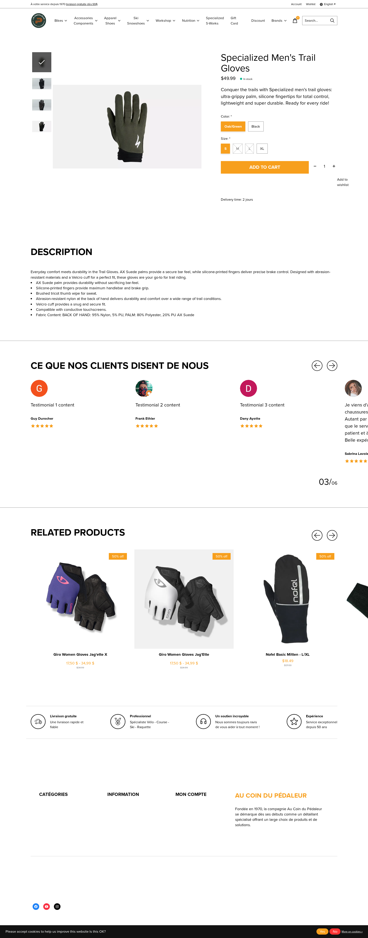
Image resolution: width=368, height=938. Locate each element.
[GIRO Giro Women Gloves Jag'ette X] (80, 599)
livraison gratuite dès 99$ (82, 4)
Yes (322, 931)
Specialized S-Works (215, 20)
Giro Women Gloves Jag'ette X (80, 654)
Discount (258, 20)
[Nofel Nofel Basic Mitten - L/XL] (287, 599)
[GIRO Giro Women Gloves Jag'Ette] (184, 599)
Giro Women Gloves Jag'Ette (184, 654)
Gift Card (234, 20)
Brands (277, 20)
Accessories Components (83, 20)
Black (256, 126)
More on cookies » (352, 932)
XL (262, 148)
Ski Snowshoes (136, 20)
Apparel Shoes (110, 20)
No (335, 931)
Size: (225, 138)
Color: (226, 116)
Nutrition (188, 20)
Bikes (59, 20)
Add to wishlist (343, 182)
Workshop (163, 20)
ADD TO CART (264, 167)
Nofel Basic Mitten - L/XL (288, 654)
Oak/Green (233, 126)
